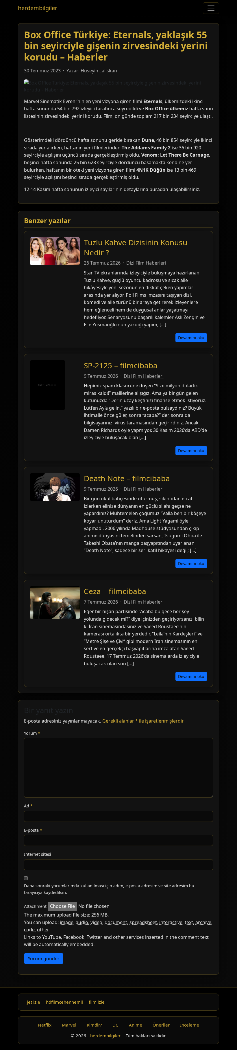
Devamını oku (191, 337)
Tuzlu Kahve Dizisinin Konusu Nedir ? (135, 247)
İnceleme (189, 1025)
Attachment (35, 906)
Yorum (32, 733)
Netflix (44, 1025)
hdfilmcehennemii (64, 1002)
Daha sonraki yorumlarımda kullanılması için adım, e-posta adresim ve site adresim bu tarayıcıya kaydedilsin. (109, 889)
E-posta (33, 830)
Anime (135, 1025)
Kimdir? (94, 1025)
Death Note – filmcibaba (127, 478)
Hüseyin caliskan (99, 70)
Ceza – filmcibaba (115, 591)
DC (115, 1025)
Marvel (69, 1025)
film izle (97, 1002)
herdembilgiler (37, 8)
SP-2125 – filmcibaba (121, 365)
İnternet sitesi (37, 854)
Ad (28, 806)
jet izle (33, 1002)
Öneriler (161, 1025)
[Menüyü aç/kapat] (211, 8)
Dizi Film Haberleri (146, 263)
